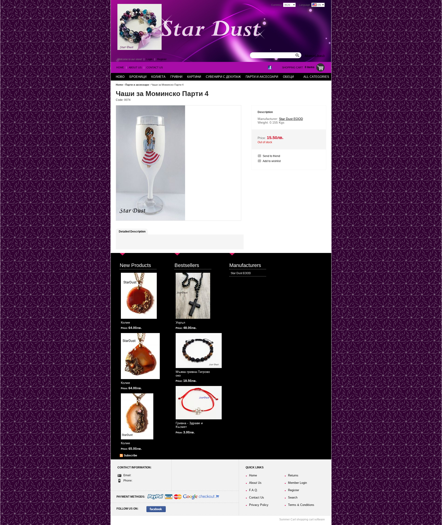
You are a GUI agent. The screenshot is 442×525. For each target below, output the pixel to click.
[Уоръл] (193, 296)
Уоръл (180, 322)
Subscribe (130, 455)
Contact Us (154, 67)
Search (292, 497)
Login (149, 59)
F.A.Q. (253, 490)
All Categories (316, 76)
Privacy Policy (258, 505)
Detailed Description (132, 231)
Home (120, 67)
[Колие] (139, 296)
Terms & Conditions (301, 505)
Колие (125, 322)
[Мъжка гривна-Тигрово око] (199, 350)
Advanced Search (315, 55)
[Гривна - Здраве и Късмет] (199, 402)
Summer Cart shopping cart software (302, 519)
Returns (293, 475)
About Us (135, 67)
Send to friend (271, 156)
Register (162, 59)
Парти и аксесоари (137, 84)
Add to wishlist (272, 161)
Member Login (297, 482)
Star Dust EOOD (241, 273)
